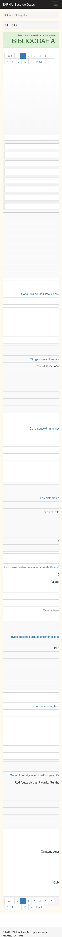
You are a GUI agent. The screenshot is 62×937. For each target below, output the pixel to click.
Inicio (8, 15)
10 (25, 61)
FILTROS (11, 25)
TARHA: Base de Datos (19, 4)
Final (39, 61)
